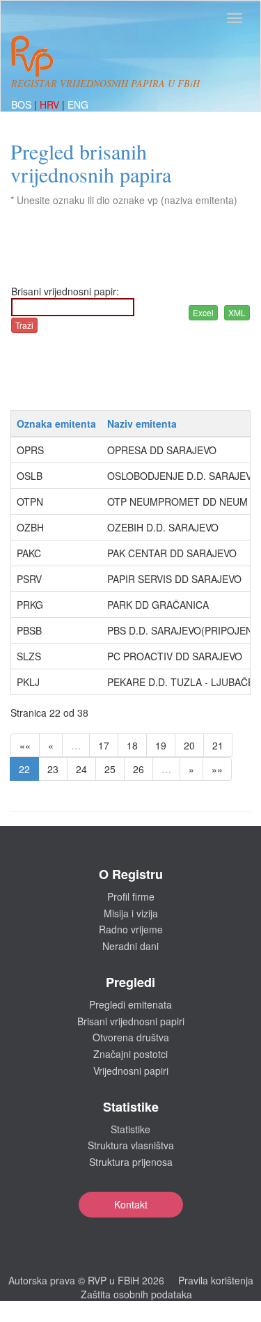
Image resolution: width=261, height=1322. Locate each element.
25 (110, 769)
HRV (51, 104)
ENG (78, 104)
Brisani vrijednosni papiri (130, 1021)
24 (81, 769)
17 (103, 745)
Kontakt (131, 1204)
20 (189, 745)
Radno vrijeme (131, 929)
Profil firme (131, 896)
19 (160, 745)
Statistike (130, 1129)
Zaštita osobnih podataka (136, 1294)
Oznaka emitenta (56, 423)
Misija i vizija (131, 913)
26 (138, 769)
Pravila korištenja (215, 1280)
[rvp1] (32, 54)
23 (52, 769)
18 (132, 745)
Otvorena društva (131, 1037)
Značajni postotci (130, 1054)
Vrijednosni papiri (130, 1071)
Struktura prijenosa (131, 1162)
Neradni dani (130, 946)
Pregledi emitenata (130, 1004)
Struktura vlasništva (131, 1145)
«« (25, 745)
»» (217, 769)
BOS (22, 104)
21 (217, 745)
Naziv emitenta (142, 423)
